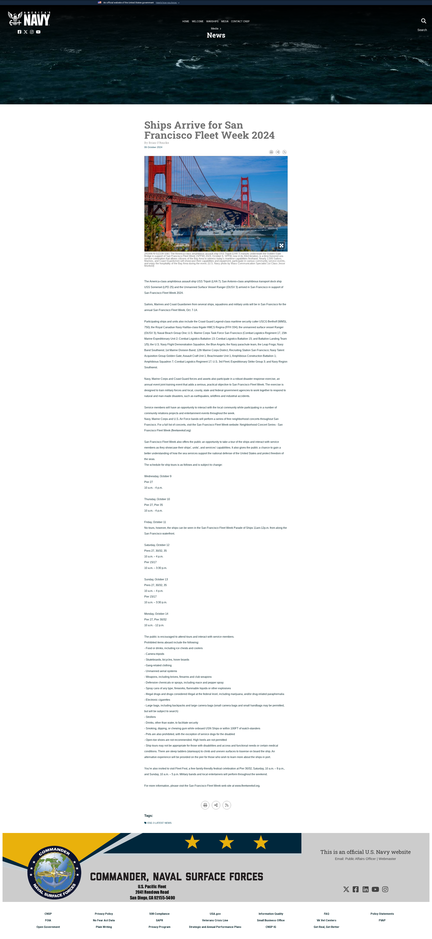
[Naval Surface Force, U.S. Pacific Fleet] (29, 18)
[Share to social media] (278, 152)
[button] (168, 2)
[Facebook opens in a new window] (19, 32)
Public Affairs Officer (360, 859)
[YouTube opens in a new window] (38, 32)
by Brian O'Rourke (156, 142)
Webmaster (387, 859)
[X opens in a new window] (26, 32)
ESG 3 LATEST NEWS (159, 823)
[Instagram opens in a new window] (32, 32)
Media (215, 28)
